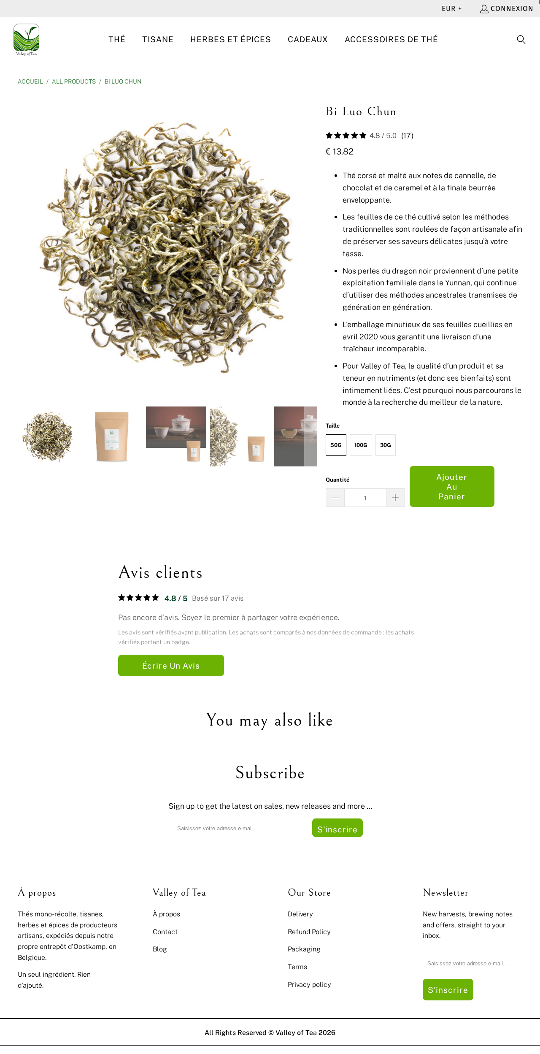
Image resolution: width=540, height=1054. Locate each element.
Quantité (337, 479)
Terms (297, 966)
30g (385, 445)
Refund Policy (309, 931)
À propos (166, 914)
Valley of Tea (296, 1032)
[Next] (311, 244)
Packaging (304, 949)
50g (336, 445)
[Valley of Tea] (26, 40)
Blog (160, 949)
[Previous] (24, 244)
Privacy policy (309, 984)
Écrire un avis (171, 665)
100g (360, 445)
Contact (165, 931)
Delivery (300, 914)
